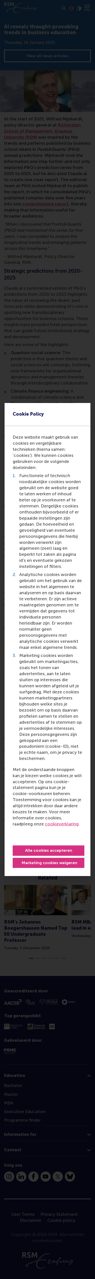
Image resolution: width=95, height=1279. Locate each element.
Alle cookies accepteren (48, 850)
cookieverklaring (62, 823)
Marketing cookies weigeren (49, 862)
